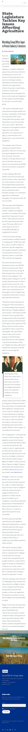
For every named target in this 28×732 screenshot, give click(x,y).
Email (3, 703)
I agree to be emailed (9, 708)
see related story (16, 472)
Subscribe (6, 711)
